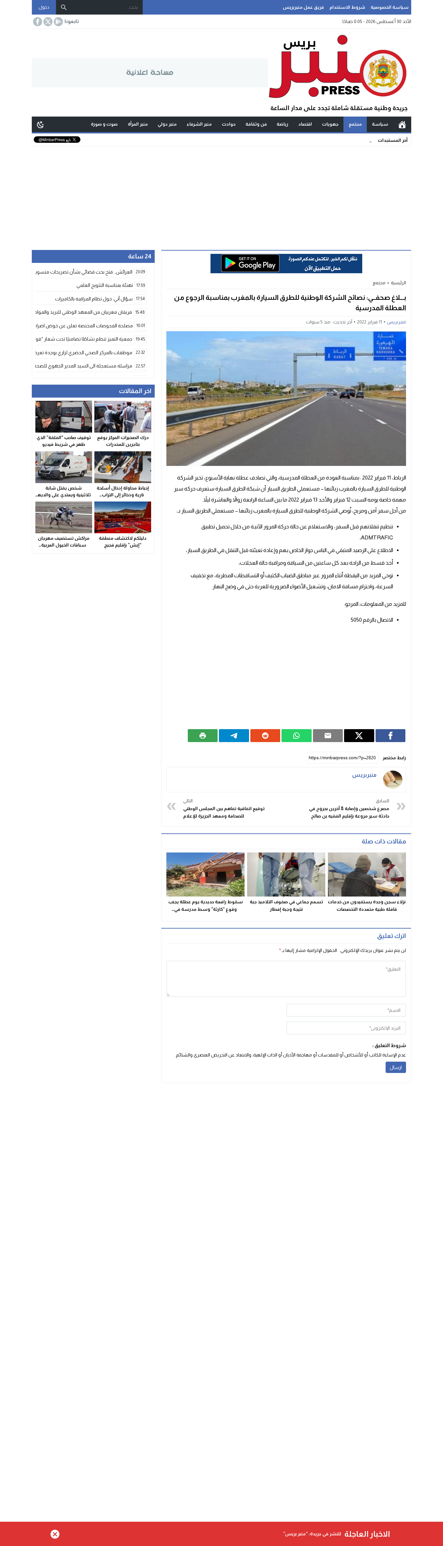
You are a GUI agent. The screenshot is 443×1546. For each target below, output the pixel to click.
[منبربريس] (392, 780)
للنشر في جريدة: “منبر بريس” (312, 1533)
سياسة (380, 124)
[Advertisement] (221, 195)
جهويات (330, 124)
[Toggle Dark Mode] (40, 124)
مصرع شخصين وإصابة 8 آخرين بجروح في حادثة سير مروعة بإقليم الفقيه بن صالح (349, 808)
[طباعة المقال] (202, 735)
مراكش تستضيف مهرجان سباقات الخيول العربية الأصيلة (64, 545)
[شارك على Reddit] (265, 735)
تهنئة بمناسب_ (357, 139)
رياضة (282, 124)
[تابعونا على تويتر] (47, 21)
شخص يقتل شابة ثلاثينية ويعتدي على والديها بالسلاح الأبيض (63, 494)
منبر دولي (167, 124)
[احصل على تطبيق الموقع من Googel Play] (58, 21)
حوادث (228, 124)
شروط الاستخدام (347, 7)
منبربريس (396, 321)
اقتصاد (305, 124)
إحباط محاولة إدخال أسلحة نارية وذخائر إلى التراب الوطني (123, 494)
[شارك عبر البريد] (328, 735)
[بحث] (64, 7)
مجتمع (355, 124)
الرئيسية (402, 124)
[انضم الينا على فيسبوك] (37, 21)
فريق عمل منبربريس (303, 7)
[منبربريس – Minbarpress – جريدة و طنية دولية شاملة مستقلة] (339, 72)
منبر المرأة (138, 124)
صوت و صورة (104, 124)
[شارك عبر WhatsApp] (296, 735)
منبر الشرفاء (199, 124)
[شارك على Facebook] (390, 735)
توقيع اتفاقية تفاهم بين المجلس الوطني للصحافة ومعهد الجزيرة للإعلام (224, 808)
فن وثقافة (256, 124)
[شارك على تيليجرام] (234, 735)
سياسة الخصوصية (390, 7)
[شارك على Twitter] (359, 735)
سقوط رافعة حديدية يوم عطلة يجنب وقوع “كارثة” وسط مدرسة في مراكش (205, 909)
